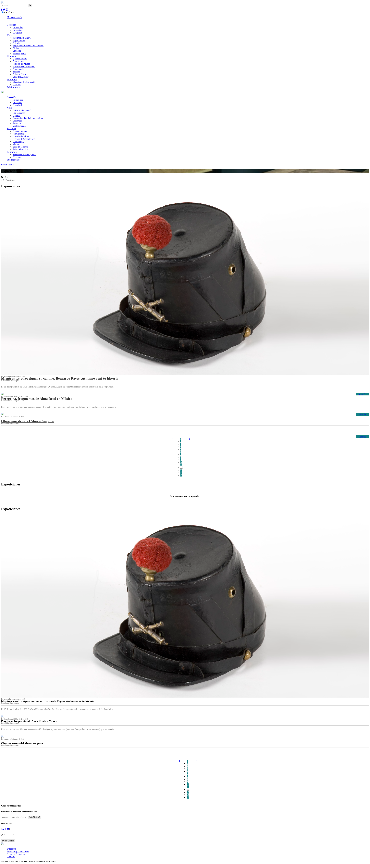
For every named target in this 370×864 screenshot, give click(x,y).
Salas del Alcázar (20, 77)
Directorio (11, 849)
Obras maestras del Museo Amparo (27, 421)
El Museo (11, 56)
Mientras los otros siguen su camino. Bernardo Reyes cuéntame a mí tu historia (59, 378)
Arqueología (18, 69)
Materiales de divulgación (24, 82)
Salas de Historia (20, 74)
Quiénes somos (20, 58)
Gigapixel (17, 32)
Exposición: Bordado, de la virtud (28, 45)
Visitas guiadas (19, 53)
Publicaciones (13, 87)
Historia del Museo (21, 64)
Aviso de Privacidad (16, 854)
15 (181, 475)
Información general (22, 38)
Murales (16, 71)
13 (181, 470)
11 (181, 465)
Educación (12, 79)
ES (5, 12)
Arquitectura (18, 61)
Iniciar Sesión (15, 17)
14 (181, 472)
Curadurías (18, 27)
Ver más (362, 394)
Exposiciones (19, 40)
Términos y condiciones (18, 851)
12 (181, 467)
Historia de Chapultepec (24, 66)
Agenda (16, 43)
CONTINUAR (34, 817)
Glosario (17, 84)
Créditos (11, 856)
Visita (9, 35)
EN (12, 12)
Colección (11, 25)
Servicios (17, 51)
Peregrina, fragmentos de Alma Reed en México (36, 399)
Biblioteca (17, 48)
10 (181, 462)
